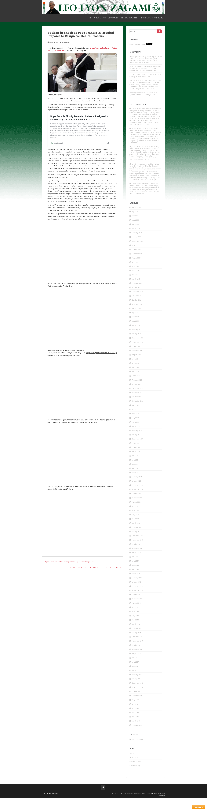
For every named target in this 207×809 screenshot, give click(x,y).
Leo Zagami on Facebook (129, 18)
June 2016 (135, 708)
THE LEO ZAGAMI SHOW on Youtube (106, 18)
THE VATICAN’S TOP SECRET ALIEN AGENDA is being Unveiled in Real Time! (145, 76)
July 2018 (135, 607)
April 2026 (135, 224)
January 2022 (136, 435)
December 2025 (137, 241)
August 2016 (136, 700)
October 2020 (136, 494)
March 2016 (136, 721)
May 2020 (135, 515)
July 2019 (135, 557)
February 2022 (137, 430)
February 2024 (137, 329)
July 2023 (135, 359)
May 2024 (135, 321)
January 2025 (136, 287)
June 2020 (135, 510)
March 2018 (136, 624)
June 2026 (135, 216)
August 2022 (136, 405)
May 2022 (135, 418)
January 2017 (136, 679)
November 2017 (137, 641)
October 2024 (136, 300)
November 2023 (137, 342)
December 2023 (137, 338)
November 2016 (137, 687)
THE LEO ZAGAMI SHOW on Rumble (152, 18)
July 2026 (135, 212)
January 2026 (136, 237)
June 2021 (135, 460)
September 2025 (137, 254)
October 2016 (136, 691)
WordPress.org (134, 766)
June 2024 (135, 317)
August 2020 (136, 502)
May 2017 (135, 666)
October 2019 (136, 544)
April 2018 (135, 620)
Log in (131, 753)
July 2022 (135, 409)
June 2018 (135, 611)
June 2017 (135, 662)
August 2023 (136, 355)
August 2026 (136, 207)
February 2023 (137, 380)
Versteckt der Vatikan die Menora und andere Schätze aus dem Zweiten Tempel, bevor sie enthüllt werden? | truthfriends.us (144, 186)
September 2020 (137, 498)
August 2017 (136, 654)
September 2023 (137, 350)
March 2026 (136, 228)
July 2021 (135, 456)
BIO (90, 18)
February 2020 (137, 527)
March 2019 (136, 574)
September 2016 (137, 696)
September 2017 (137, 649)
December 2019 (137, 536)
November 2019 (137, 540)
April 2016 (135, 717)
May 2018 (135, 616)
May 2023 (135, 367)
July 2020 (135, 506)
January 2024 (136, 334)
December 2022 (137, 388)
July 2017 (135, 658)
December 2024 (137, 292)
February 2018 (137, 628)
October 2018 (136, 595)
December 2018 (137, 586)
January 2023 (136, 384)
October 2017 (136, 645)
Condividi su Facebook (137, 44)
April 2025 (135, 275)
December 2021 (137, 439)
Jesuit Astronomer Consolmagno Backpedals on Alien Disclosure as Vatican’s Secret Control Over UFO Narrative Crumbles (145, 68)
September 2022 (137, 401)
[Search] (159, 31)
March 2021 (136, 473)
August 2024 (136, 308)
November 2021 (137, 443)
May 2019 (135, 565)
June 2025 (135, 266)
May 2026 (135, 220)
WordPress (161, 796)
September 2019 (137, 548)
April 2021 (135, 468)
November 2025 (137, 245)
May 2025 (135, 270)
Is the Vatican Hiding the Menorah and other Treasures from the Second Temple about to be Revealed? (144, 191)
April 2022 (135, 422)
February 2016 (137, 725)
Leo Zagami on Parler (51, 793)
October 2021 (136, 447)
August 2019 (136, 552)
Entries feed (133, 757)
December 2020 (137, 485)
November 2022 (137, 393)
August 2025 (136, 258)
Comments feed (135, 761)
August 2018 (136, 603)
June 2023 (135, 363)
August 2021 (136, 451)
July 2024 (135, 313)
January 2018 (136, 632)
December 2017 (137, 637)
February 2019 (137, 578)
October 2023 (136, 346)
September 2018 (137, 599)
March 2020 (136, 523)
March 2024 (136, 325)
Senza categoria (137, 739)
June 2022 (135, 414)
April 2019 (135, 569)
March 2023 (136, 376)
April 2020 (135, 519)
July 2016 (135, 704)
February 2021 (137, 477)
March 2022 (136, 426)
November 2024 (137, 296)
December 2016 (137, 683)
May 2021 (135, 464)
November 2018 (137, 590)
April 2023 (135, 372)
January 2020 (136, 531)
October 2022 (136, 397)
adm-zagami (66, 42)
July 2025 (135, 262)
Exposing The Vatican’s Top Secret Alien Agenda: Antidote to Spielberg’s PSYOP (143, 94)
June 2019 (135, 561)
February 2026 (137, 233)
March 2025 (136, 279)
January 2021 (136, 481)
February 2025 (137, 283)
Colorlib (154, 793)
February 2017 (137, 675)
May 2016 (135, 712)
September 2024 (137, 304)
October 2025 (136, 249)
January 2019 (136, 582)
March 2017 (136, 670)
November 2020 (137, 489)
